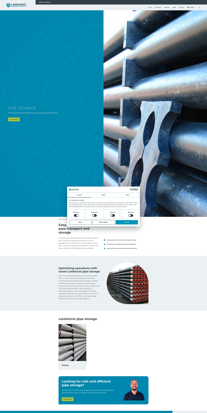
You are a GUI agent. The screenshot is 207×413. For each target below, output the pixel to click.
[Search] (200, 7)
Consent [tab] (79, 195)
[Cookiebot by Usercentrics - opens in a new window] (131, 189)
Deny (80, 222)
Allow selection (103, 222)
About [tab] (128, 195)
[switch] (94, 215)
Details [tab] (104, 195)
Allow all (126, 222)
